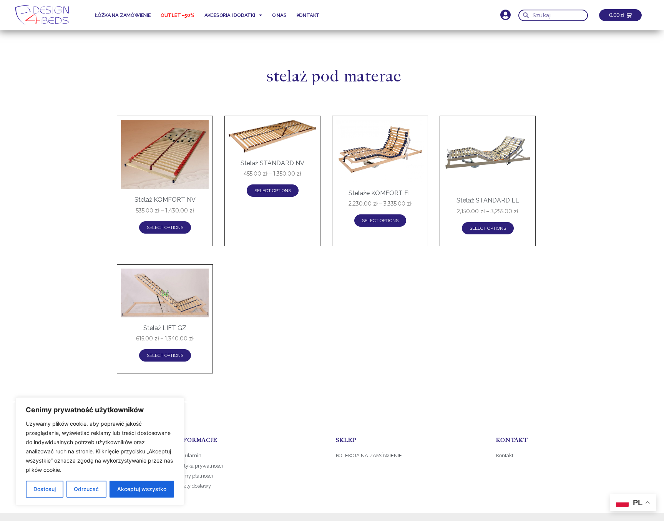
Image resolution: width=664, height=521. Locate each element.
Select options (165, 227)
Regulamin (188, 455)
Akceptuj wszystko (141, 489)
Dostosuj (44, 489)
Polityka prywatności (199, 466)
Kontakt (308, 15)
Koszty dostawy (193, 486)
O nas (279, 15)
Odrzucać (86, 489)
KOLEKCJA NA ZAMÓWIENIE (369, 455)
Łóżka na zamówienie (123, 15)
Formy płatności (195, 476)
